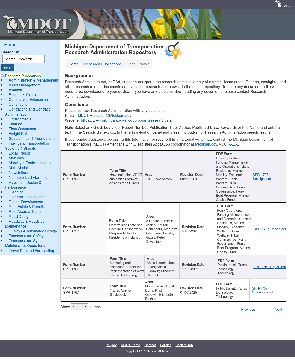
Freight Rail (18, 133)
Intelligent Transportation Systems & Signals (27, 145)
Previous (248, 309)
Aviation (15, 89)
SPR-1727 (71, 178)
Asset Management (24, 85)
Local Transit (19, 153)
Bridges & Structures (25, 94)
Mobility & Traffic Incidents (30, 162)
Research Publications (23, 75)
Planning (16, 192)
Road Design (19, 216)
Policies (165, 344)
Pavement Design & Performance (23, 185)
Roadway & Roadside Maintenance (25, 224)
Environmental (20, 119)
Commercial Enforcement (29, 99)
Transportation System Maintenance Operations (25, 243)
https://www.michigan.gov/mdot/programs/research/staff (127, 120)
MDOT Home (130, 344)
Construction (19, 104)
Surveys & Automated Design (33, 231)
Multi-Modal (18, 167)
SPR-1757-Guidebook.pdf (263, 290)
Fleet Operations (22, 128)
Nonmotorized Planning (28, 177)
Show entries (80, 306)
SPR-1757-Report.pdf (269, 266)
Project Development (26, 201)
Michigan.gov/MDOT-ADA (216, 144)
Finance (15, 123)
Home (10, 44)
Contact (150, 344)
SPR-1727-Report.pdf (270, 228)
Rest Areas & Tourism (26, 211)
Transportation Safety (26, 235)
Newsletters (18, 172)
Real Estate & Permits (27, 206)
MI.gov (288, 6)
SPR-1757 (71, 268)
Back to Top (184, 344)
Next (278, 309)
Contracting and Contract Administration (27, 111)
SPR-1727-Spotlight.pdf (262, 176)
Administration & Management (33, 80)
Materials (16, 158)
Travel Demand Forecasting (31, 250)
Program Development (27, 196)
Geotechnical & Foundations (32, 138)
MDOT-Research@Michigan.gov (104, 115)
